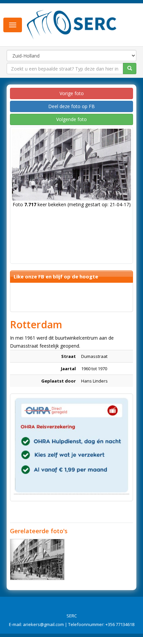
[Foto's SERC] (72, 24)
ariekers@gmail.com (43, 624)
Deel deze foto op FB (71, 106)
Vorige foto (72, 93)
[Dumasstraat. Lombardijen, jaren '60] (37, 559)
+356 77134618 (119, 624)
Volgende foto (71, 119)
